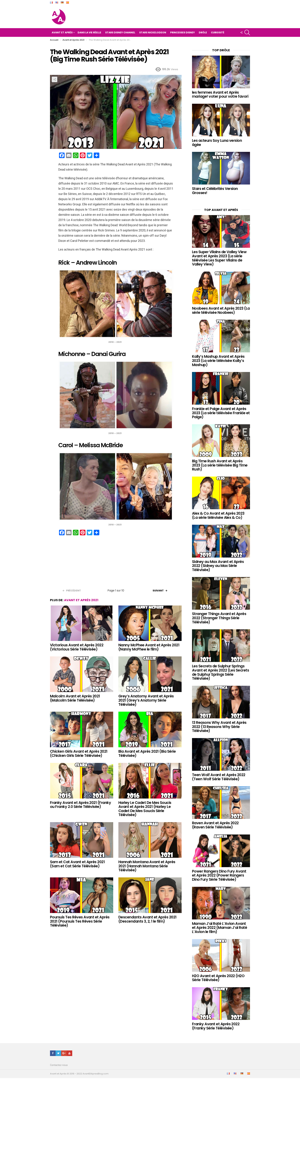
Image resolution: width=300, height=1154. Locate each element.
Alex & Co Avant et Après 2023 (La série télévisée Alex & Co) (218, 515)
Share (54, 79)
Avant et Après (62, 32)
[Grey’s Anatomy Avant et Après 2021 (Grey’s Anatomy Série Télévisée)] (150, 674)
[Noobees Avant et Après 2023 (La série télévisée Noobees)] (221, 288)
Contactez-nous (59, 1065)
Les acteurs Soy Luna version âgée (217, 142)
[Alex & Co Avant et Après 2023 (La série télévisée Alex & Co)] (221, 493)
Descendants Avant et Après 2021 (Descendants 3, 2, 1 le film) (147, 919)
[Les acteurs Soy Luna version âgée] (221, 120)
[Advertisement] (116, 563)
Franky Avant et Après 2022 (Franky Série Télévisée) (215, 1026)
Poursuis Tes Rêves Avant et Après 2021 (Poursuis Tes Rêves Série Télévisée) (80, 921)
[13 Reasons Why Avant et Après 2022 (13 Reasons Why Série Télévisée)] (221, 702)
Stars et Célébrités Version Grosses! (215, 190)
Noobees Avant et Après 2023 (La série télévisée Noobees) (221, 310)
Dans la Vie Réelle (89, 32)
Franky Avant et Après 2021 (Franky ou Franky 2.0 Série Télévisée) (80, 804)
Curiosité (217, 32)
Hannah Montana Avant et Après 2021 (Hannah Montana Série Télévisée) (146, 866)
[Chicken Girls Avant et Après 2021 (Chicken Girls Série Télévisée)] (81, 729)
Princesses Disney (182, 32)
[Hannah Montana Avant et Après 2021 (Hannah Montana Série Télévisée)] (150, 840)
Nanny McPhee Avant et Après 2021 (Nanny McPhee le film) (148, 647)
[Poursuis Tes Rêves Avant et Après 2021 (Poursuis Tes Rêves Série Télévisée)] (81, 895)
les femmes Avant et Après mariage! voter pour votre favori (220, 94)
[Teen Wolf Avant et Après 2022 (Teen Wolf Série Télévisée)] (221, 754)
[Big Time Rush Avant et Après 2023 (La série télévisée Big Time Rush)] (221, 440)
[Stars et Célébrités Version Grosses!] (221, 168)
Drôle (203, 32)
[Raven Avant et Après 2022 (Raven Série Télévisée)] (221, 802)
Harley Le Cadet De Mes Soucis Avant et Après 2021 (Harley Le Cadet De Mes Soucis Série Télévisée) (144, 808)
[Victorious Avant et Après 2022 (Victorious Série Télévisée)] (81, 623)
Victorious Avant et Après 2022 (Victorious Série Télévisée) (76, 647)
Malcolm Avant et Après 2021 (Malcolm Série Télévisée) (75, 698)
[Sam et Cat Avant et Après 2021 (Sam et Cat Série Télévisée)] (81, 840)
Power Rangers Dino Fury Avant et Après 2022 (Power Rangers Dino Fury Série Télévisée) (219, 875)
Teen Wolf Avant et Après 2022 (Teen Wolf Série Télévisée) (218, 776)
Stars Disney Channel (120, 32)
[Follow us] (241, 32)
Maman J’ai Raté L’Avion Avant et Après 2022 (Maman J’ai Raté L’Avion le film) (219, 927)
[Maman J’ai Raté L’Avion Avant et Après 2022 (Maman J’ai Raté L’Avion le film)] (221, 903)
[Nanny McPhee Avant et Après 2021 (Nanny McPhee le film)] (150, 623)
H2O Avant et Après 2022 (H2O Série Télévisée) (218, 978)
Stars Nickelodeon (152, 32)
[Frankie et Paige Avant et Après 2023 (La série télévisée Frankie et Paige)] (221, 388)
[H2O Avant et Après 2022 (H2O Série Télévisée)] (221, 955)
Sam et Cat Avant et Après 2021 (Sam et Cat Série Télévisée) (77, 864)
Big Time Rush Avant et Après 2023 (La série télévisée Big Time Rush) (220, 465)
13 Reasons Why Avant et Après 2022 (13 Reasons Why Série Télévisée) (219, 726)
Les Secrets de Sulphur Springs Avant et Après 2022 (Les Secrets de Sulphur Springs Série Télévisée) (220, 672)
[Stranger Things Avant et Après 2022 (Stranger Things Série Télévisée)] (221, 593)
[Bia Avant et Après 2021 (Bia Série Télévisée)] (150, 729)
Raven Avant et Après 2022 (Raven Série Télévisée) (215, 825)
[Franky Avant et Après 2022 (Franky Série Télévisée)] (221, 1003)
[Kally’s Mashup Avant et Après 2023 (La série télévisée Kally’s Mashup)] (221, 336)
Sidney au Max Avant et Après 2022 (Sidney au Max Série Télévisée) (218, 565)
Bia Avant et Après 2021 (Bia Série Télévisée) (147, 753)
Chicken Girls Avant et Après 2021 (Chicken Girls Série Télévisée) (78, 753)
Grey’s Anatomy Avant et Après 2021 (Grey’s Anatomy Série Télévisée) (146, 700)
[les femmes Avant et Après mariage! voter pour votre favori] (221, 72)
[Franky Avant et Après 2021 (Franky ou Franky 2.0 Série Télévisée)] (81, 781)
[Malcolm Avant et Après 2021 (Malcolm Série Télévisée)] (81, 674)
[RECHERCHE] (247, 32)
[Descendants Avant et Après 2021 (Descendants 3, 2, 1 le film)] (150, 895)
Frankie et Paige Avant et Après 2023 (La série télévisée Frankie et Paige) (221, 412)
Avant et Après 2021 (81, 600)
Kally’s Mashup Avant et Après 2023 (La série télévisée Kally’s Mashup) (218, 360)
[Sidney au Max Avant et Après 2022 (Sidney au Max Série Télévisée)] (221, 541)
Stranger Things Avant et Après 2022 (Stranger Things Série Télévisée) (219, 617)
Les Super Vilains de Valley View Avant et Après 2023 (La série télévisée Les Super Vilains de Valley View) (219, 258)
